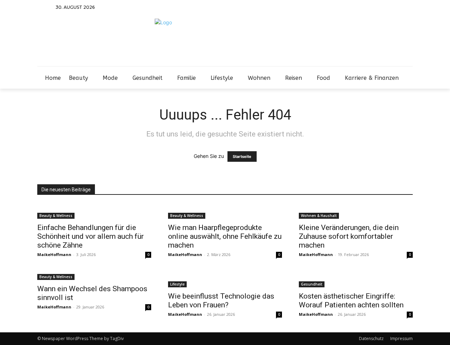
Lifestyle (177, 284)
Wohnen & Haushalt (319, 215)
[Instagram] (380, 7)
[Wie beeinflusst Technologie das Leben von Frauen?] (225, 280)
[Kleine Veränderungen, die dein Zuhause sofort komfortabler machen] (356, 211)
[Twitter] (389, 7)
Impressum (401, 338)
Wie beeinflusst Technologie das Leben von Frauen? (221, 300)
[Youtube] (408, 7)
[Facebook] (370, 7)
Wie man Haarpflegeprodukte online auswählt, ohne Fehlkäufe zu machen (225, 236)
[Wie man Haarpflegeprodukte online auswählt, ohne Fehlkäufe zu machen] (225, 211)
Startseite (242, 156)
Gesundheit (311, 284)
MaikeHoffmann (54, 254)
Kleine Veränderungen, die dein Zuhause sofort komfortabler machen (349, 236)
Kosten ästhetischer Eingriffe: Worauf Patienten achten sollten (351, 300)
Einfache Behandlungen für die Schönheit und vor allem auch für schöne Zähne (90, 236)
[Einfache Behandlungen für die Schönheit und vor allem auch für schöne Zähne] (94, 211)
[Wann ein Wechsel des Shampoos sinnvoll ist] (94, 276)
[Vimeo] (399, 7)
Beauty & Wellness (55, 215)
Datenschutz (371, 338)
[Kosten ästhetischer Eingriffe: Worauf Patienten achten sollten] (356, 280)
